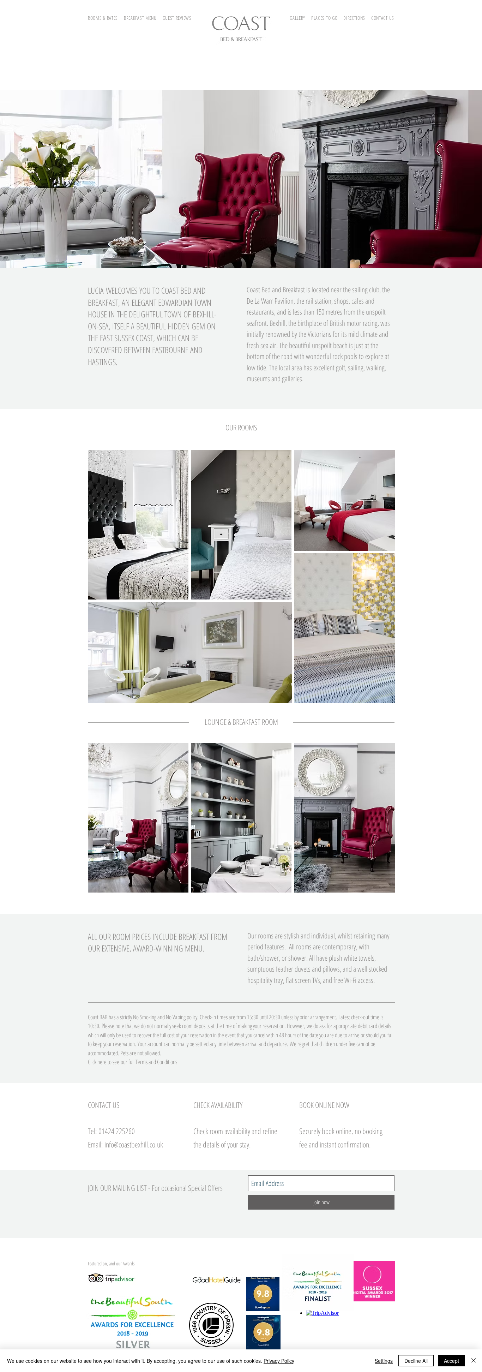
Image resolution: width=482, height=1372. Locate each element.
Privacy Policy (279, 1360)
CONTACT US (382, 17)
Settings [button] (384, 1360)
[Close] (473, 1360)
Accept (451, 1360)
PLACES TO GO (324, 17)
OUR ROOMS (241, 427)
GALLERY (300, 17)
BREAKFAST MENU (140, 17)
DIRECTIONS (354, 17)
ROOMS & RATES (103, 17)
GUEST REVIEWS (177, 17)
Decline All (416, 1360)
